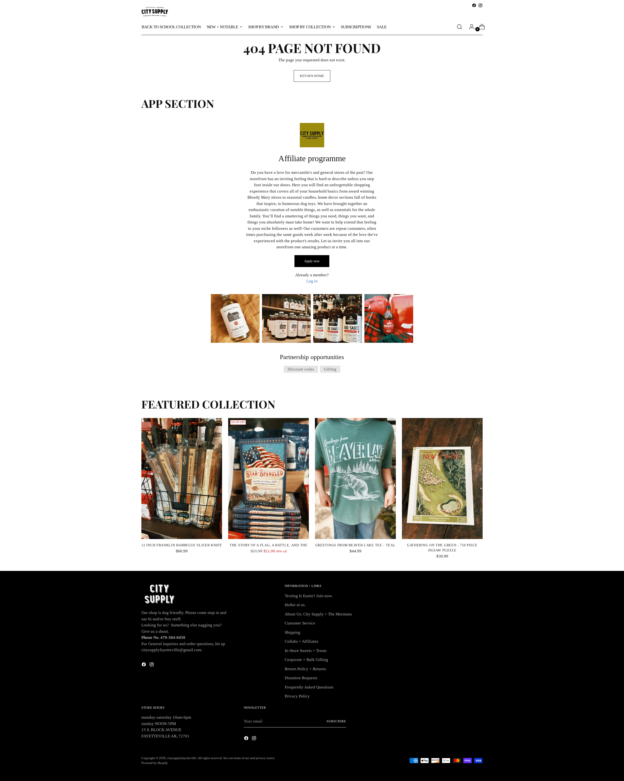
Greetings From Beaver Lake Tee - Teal (355, 545)
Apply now (312, 261)
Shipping (292, 632)
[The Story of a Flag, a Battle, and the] (268, 478)
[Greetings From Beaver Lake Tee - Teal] (355, 478)
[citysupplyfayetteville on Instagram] (480, 5)
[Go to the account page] (470, 27)
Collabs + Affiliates (301, 641)
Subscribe (336, 721)
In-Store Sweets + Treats (306, 650)
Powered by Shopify (154, 763)
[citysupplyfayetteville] (154, 12)
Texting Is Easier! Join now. (308, 596)
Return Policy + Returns (305, 669)
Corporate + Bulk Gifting (306, 659)
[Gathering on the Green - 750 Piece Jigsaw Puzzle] (442, 478)
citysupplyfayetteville (181, 758)
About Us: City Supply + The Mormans (318, 614)
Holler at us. (295, 605)
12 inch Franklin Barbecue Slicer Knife (181, 545)
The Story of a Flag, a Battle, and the (269, 545)
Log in (312, 281)
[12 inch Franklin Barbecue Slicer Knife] (181, 478)
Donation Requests (301, 678)
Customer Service (300, 623)
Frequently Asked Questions (309, 687)
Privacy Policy (297, 696)
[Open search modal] (459, 27)
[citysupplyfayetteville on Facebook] (474, 5)
